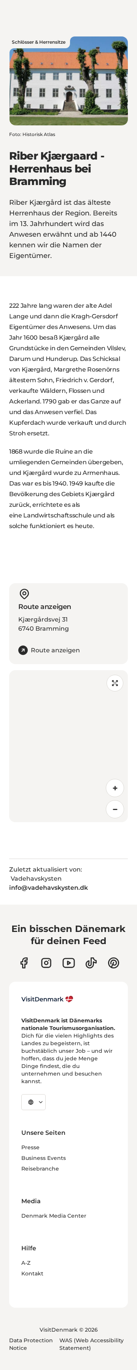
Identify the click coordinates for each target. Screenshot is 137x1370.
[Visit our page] (46, 963)
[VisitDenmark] (47, 999)
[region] (68, 746)
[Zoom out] (115, 809)
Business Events (43, 1158)
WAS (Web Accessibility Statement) (91, 1344)
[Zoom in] (115, 788)
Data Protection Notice (31, 1344)
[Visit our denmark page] (23, 963)
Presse (30, 1147)
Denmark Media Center (53, 1215)
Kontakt (32, 1273)
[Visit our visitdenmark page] (68, 963)
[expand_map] (115, 683)
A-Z (25, 1262)
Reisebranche (40, 1168)
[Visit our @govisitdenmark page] (91, 963)
